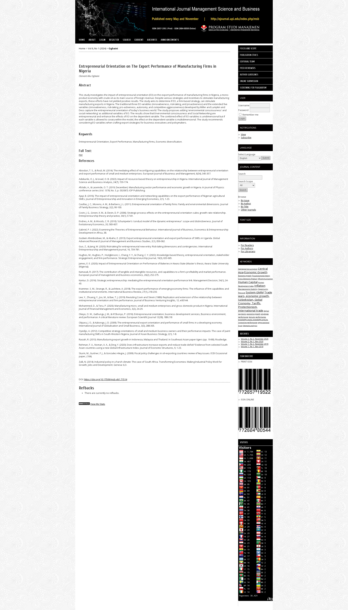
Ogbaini (113, 48)
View (243, 134)
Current (139, 40)
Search (127, 40)
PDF (81, 155)
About (92, 40)
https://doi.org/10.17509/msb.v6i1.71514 (105, 379)
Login (102, 40)
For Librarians (248, 251)
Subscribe (246, 137)
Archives (152, 40)
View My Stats (97, 404)
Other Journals (248, 209)
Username (243, 105)
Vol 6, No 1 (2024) (97, 48)
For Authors (247, 248)
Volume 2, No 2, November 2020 (254, 339)
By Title (244, 206)
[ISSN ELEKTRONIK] (254, 434)
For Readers (247, 245)
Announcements (170, 40)
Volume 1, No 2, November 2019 (254, 344)
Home (82, 40)
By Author (246, 203)
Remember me (250, 114)
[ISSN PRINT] (254, 396)
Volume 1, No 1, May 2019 (252, 346)
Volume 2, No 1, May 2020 (252, 341)
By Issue (245, 200)
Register (114, 40)
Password (243, 110)
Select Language (246, 154)
